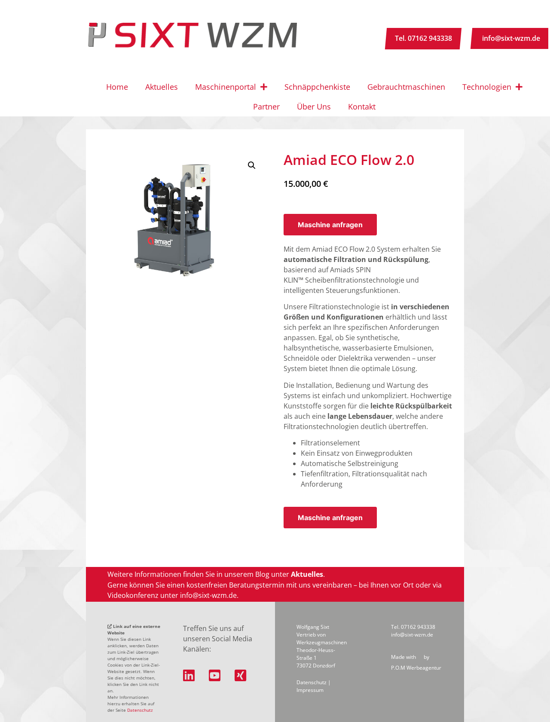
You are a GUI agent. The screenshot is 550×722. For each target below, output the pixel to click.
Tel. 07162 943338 (423, 38)
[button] (252, 165)
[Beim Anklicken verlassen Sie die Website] (192, 675)
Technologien (486, 87)
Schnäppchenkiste (317, 87)
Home (117, 87)
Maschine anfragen (330, 224)
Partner (266, 106)
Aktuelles (161, 87)
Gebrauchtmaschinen (406, 87)
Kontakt (362, 106)
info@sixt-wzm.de (511, 38)
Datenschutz (140, 710)
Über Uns (314, 106)
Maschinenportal (225, 87)
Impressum (310, 690)
